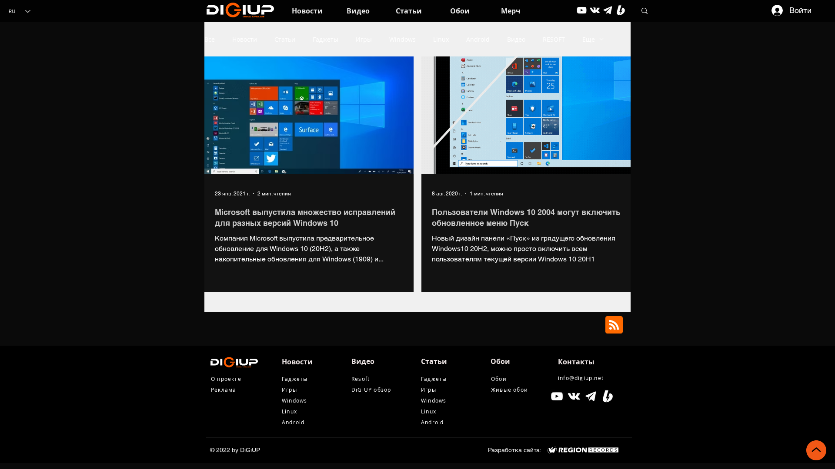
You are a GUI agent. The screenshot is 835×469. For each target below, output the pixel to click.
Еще (588, 39)
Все (209, 39)
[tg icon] (608, 10)
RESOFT (554, 39)
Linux (441, 39)
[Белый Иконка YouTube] (557, 396)
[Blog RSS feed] (614, 325)
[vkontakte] (595, 10)
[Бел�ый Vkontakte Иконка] (574, 396)
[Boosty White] (621, 10)
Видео (516, 39)
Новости (244, 39)
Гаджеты (325, 39)
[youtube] (582, 10)
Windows (402, 39)
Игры (364, 39)
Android (478, 39)
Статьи (284, 39)
